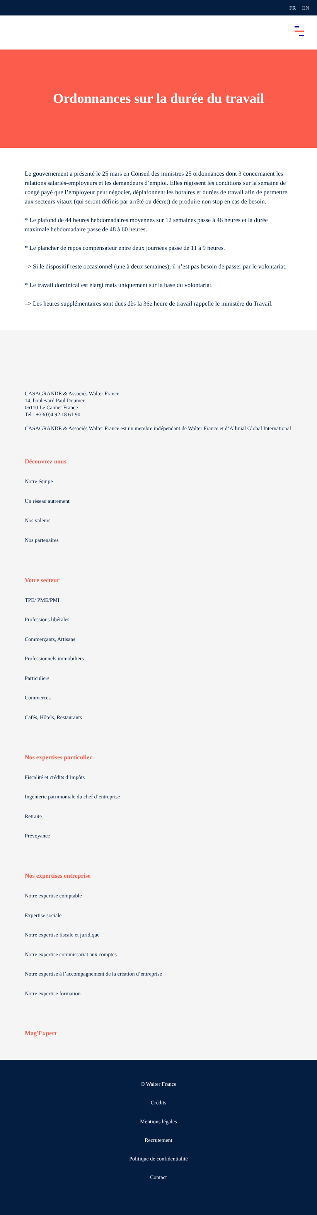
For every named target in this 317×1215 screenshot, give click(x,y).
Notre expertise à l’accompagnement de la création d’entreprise (93, 974)
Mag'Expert (41, 1033)
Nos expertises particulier (58, 757)
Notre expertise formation (53, 994)
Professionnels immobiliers (54, 659)
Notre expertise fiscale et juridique (62, 935)
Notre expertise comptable (53, 896)
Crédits (158, 1103)
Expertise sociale (43, 916)
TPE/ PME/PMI (42, 600)
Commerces (38, 698)
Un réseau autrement (47, 501)
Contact (158, 1178)
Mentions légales (158, 1122)
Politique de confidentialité (158, 1159)
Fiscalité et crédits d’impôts (55, 778)
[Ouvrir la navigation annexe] (12, 7)
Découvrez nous (45, 461)
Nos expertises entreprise (57, 876)
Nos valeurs (38, 521)
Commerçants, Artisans (50, 640)
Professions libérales (47, 620)
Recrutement (158, 1140)
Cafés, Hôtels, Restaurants (53, 718)
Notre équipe (39, 482)
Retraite (33, 817)
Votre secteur (42, 580)
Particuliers (37, 679)
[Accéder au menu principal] (299, 31)
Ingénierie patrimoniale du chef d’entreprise (72, 797)
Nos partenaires (41, 540)
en (305, 8)
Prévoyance (37, 836)
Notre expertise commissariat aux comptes (71, 955)
